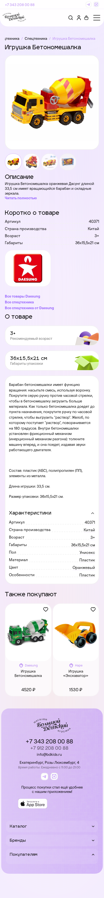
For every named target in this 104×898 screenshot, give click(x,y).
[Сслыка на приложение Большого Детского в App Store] (32, 803)
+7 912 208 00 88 (49, 748)
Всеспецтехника (19, 302)
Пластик (87, 559)
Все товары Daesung (22, 296)
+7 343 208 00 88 (20, 4)
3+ (92, 537)
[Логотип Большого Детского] (14, 17)
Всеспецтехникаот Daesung (29, 308)
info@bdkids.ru (49, 754)
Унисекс (87, 552)
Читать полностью (21, 198)
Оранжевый (84, 567)
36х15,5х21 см (83, 544)
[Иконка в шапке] (86, 18)
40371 (90, 522)
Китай (89, 529)
